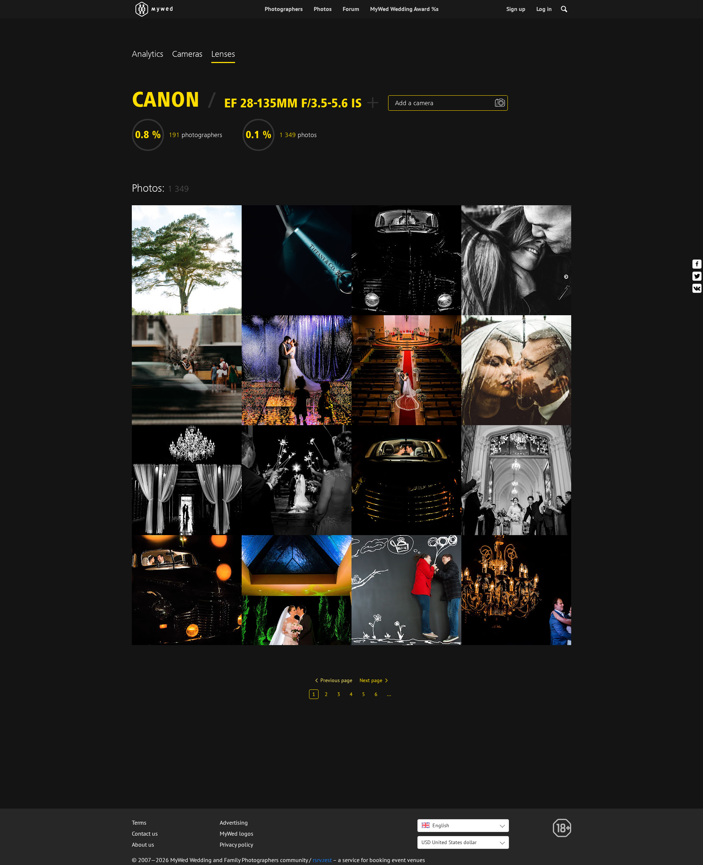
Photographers (284, 8)
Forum (351, 8)
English (440, 825)
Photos (323, 8)
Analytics (147, 55)
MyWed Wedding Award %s (404, 8)
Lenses (223, 55)
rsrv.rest (322, 860)
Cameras (187, 55)
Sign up (515, 8)
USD (449, 842)
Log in (544, 8)
